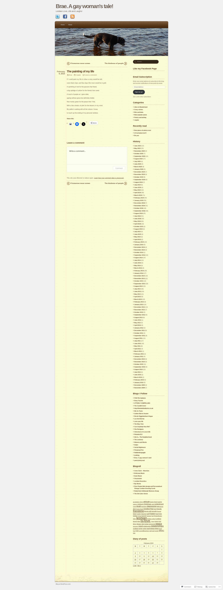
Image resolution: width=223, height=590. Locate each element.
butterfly (159, 502)
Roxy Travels (138, 400)
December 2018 (139, 203)
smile (144, 528)
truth (137, 531)
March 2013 (138, 299)
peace (159, 523)
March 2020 (138, 166)
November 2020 (139, 151)
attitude (146, 502)
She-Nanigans (139, 429)
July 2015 (137, 231)
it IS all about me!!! (140, 133)
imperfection (158, 516)
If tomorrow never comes (80, 63)
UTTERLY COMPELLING (142, 403)
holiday (135, 516)
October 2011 (138, 333)
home (139, 516)
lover (152, 521)
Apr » (139, 566)
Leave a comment (91, 75)
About (70, 25)
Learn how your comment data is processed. (109, 178)
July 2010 (137, 372)
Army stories (138, 109)
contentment (159, 504)
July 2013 (137, 289)
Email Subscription (142, 77)
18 (144, 559)
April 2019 (137, 192)
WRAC (161, 531)
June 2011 (137, 343)
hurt (152, 516)
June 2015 (137, 234)
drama (138, 509)
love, (147, 521)
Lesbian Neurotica (140, 481)
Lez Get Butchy (139, 419)
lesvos (135, 521)
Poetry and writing (140, 117)
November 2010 (139, 362)
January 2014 (138, 273)
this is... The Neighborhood (143, 437)
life (142, 521)
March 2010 (138, 377)
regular (78, 75)
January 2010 (138, 382)
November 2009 (139, 388)
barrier (152, 502)
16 (135, 559)
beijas (136, 445)
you (134, 533)
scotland (135, 528)
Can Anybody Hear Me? (142, 426)
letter (138, 521)
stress (152, 528)
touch (160, 528)
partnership (152, 524)
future (135, 514)
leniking (136, 455)
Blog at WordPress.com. (63, 584)
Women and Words (140, 442)
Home (63, 25)
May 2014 (137, 265)
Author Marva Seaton (141, 413)
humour (149, 516)
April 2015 (137, 239)
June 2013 (137, 291)
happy (152, 514)
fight (155, 509)
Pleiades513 (138, 434)
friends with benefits (150, 511)
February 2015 (139, 242)
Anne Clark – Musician (141, 471)
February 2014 (139, 271)
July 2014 (137, 260)
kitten (134, 519)
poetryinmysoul (139, 460)
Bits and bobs (138, 112)
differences (160, 506)
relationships (157, 526)
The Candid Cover (140, 406)
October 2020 (138, 153)
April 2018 (137, 224)
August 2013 (138, 286)
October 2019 (138, 177)
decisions (144, 506)
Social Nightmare (140, 447)
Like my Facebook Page (145, 68)
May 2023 (137, 148)
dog (134, 509)
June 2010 (137, 375)
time (156, 528)
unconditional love (144, 531)
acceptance (136, 502)
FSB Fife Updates (140, 398)
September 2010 (139, 367)
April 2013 (137, 296)
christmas (147, 504)
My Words (137, 484)
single (141, 528)
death (138, 506)
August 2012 (138, 317)
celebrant (140, 504)
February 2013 (139, 302)
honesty (143, 516)
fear (152, 509)
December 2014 (139, 247)
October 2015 (138, 226)
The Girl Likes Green (141, 494)
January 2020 (138, 169)
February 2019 (139, 198)
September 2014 (139, 255)
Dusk (141, 509)
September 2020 (139, 156)
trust (134, 531)
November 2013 (139, 278)
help (160, 514)
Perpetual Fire (139, 450)
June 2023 (137, 146)
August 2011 (138, 338)
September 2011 (139, 335)
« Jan (134, 566)
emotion (146, 509)
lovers (156, 521)
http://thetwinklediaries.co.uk (143, 408)
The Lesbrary (138, 439)
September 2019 (139, 179)
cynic (134, 506)
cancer (135, 504)
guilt (148, 514)
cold (152, 504)
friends (159, 509)
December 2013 (139, 276)
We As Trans (138, 411)
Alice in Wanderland (140, 107)
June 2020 (137, 164)
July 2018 (137, 216)
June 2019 (137, 187)
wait (150, 531)
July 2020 (137, 161)
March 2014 (138, 268)
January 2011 (138, 356)
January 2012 (138, 328)
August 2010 (138, 369)
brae (155, 502)
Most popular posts (140, 115)
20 (153, 559)
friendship (138, 511)
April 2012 (137, 325)
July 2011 (137, 341)
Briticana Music (139, 473)
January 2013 (138, 304)
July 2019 (137, 185)
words (156, 531)
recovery (135, 526)
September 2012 (139, 315)
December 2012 (139, 307)
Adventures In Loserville (142, 432)
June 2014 (137, 263)
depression (152, 506)
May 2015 (137, 237)
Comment (119, 168)
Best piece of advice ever (142, 130)
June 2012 (137, 320)
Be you (136, 135)
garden (139, 514)
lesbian (141, 518)
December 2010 (139, 359)
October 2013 (138, 281)
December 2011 (139, 330)
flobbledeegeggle (140, 452)
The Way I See (139, 424)
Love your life (138, 421)
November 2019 (139, 174)
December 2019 (139, 172)
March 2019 (138, 195)
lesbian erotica (151, 519)
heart (157, 514)
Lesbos (158, 519)
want (153, 531)
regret (140, 526)
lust (160, 521)
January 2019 (138, 200)
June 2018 (137, 218)
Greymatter (138, 478)
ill (154, 516)
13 (153, 556)
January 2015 (138, 245)
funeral (159, 511)
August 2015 (138, 229)
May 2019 (137, 190)
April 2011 (137, 349)
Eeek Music (138, 476)
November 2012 (139, 310)
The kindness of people (114, 63)
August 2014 (138, 257)
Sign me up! (139, 92)
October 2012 (138, 312)
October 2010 (138, 364)
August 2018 (138, 213)
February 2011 (139, 354)
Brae (70, 75)
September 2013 (139, 284)
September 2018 (139, 211)
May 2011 (137, 346)
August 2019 (138, 182)
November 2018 (139, 206)
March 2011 (138, 351)
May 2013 (137, 294)
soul (148, 528)
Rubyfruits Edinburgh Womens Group (146, 491)
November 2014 (139, 250)
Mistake (139, 524)
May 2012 (137, 323)
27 (153, 563)
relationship (147, 526)
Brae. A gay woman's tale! (84, 6)
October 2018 (138, 208)
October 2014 (138, 252)
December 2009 (139, 385)
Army (141, 502)
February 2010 (139, 380)
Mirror (134, 524)
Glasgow (143, 514)
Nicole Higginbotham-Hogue (143, 416)
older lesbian (145, 524)
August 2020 (138, 159)
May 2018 (137, 221)
